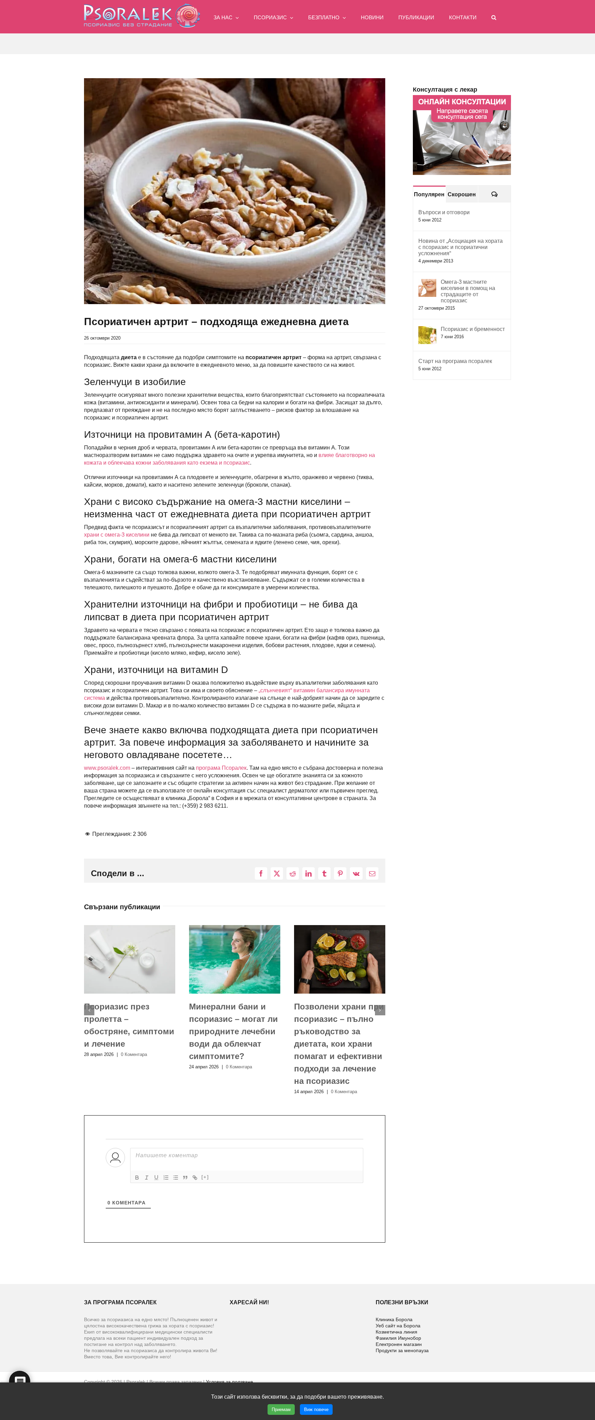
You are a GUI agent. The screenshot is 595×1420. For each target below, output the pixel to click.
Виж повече (316, 1409)
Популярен (429, 194)
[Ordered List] (166, 1177)
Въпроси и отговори (444, 212)
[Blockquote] (185, 1177)
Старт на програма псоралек (455, 361)
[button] (493, 16)
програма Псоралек (221, 768)
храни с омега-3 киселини (116, 535)
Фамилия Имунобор (398, 1338)
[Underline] (156, 1177)
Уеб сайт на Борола (398, 1325)
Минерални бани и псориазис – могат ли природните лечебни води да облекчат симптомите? (128, 1031)
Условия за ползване (229, 1382)
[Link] (195, 1177)
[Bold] (137, 1177)
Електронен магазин (399, 1344)
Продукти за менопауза (402, 1350)
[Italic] (147, 1177)
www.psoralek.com (107, 768)
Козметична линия (396, 1332)
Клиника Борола (394, 1319)
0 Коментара (134, 1066)
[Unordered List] (175, 1177)
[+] (205, 1177)
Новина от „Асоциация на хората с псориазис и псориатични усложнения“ (460, 247)
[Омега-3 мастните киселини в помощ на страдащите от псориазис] (427, 283)
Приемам (281, 1409)
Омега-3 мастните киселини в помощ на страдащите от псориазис (468, 291)
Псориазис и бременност (473, 329)
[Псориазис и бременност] (427, 330)
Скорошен (462, 194)
